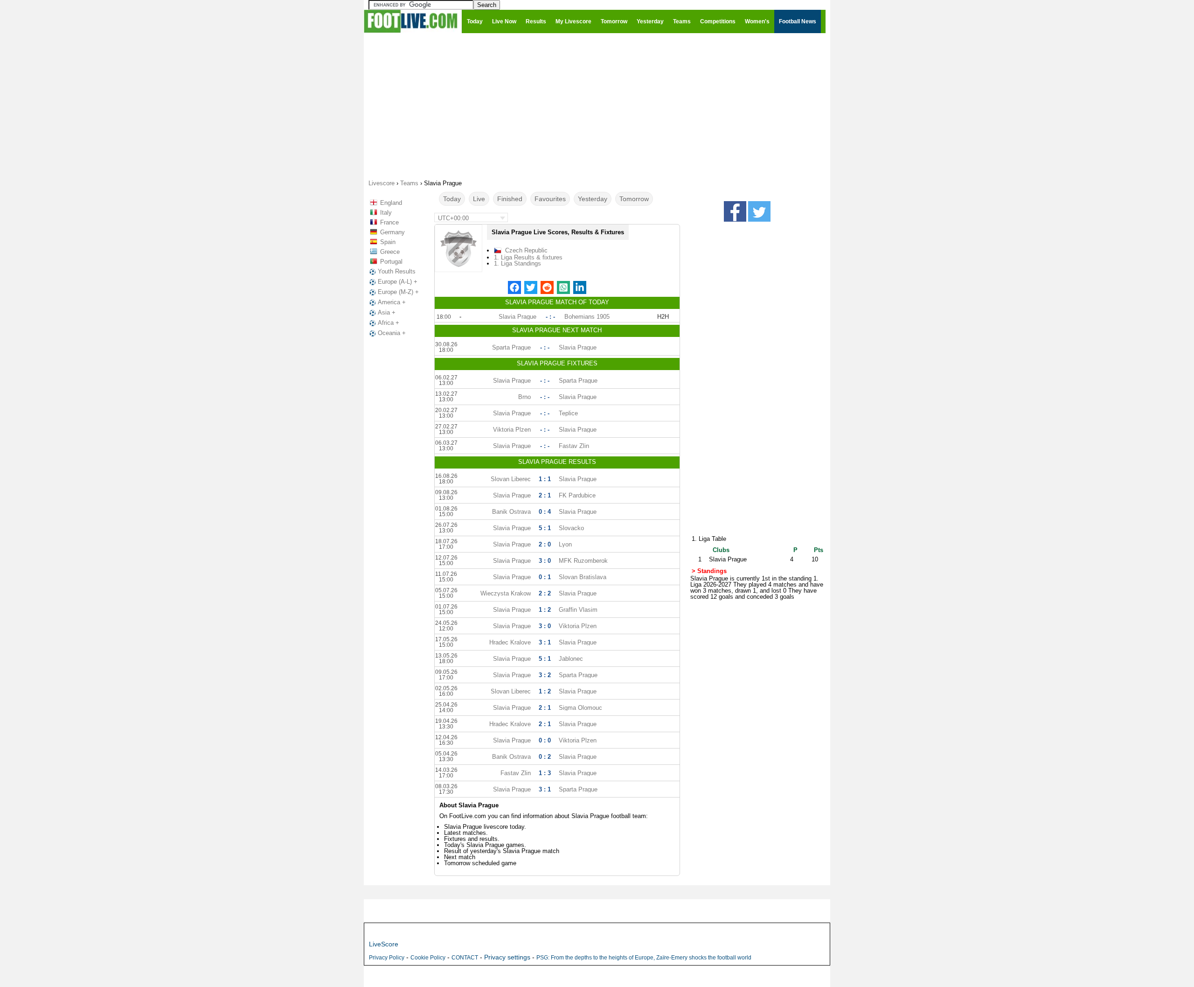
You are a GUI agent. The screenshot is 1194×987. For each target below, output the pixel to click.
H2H (663, 316)
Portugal (391, 261)
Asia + (387, 312)
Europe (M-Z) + (398, 291)
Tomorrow (634, 199)
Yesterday (592, 199)
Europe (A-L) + (397, 281)
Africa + (388, 322)
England (391, 202)
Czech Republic (526, 250)
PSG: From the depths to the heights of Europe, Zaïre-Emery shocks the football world (643, 957)
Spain (388, 241)
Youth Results (397, 271)
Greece (390, 251)
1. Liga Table (709, 538)
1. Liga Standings (517, 263)
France (389, 222)
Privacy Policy (386, 957)
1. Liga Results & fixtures (528, 257)
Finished (509, 199)
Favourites (550, 199)
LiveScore (383, 944)
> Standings (709, 570)
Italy (386, 212)
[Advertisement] (597, 105)
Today (452, 199)
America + (392, 302)
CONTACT (464, 957)
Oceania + (392, 332)
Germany (392, 232)
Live (479, 199)
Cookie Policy (427, 957)
